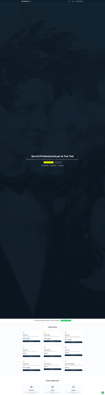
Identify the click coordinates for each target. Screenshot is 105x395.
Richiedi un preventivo (79, 1)
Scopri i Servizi (57, 162)
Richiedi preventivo (48, 162)
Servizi (69, 1)
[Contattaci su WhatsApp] (102, 392)
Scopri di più (31, 341)
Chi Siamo (73, 1)
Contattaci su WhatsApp (66, 320)
